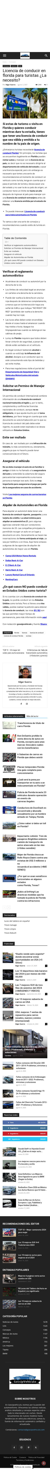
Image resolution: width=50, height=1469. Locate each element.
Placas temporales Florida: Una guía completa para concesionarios (31, 770)
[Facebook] (22, 704)
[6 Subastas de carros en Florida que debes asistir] (9, 757)
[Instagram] (28, 704)
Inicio (5, 62)
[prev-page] (4, 907)
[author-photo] (25, 678)
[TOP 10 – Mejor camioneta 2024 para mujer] (9, 1232)
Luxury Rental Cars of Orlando (20, 574)
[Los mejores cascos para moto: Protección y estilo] (9, 1164)
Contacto (22, 1457)
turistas (28, 636)
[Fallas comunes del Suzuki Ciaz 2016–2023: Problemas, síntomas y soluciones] (25, 1043)
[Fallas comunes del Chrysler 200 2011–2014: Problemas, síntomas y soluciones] (8, 1066)
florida (16, 633)
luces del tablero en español (17, 921)
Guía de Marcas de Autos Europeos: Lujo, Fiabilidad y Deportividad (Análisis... (30, 1202)
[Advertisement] (25, 26)
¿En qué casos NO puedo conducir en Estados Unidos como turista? (24, 261)
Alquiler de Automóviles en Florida (18, 257)
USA (20, 66)
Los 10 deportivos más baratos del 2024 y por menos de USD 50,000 (31, 974)
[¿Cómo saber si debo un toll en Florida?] (9, 825)
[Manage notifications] (44, 1463)
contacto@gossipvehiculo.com (31, 1429)
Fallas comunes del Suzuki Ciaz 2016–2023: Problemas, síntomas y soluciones (25, 1049)
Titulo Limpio (10, 929)
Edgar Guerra (10, 85)
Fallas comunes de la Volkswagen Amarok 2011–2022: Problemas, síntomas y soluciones (30, 1079)
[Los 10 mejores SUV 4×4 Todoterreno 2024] (9, 1245)
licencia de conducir (37, 633)
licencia (24, 633)
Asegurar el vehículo (13, 254)
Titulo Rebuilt (10, 933)
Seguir (42, 1128)
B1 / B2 (37, 610)
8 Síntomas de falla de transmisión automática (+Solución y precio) (36, 653)
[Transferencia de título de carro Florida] (9, 725)
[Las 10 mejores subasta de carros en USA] (8, 1003)
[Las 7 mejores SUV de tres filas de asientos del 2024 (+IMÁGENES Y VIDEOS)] (8, 989)
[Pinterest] (28, 1447)
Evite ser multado (11, 251)
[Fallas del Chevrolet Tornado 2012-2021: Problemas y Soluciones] (8, 1105)
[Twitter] (36, 1447)
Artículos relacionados (13, 716)
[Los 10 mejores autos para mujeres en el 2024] (9, 1258)
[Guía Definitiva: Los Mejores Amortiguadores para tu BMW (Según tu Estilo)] (9, 1177)
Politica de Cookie (10, 1457)
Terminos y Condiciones (25, 1460)
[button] (4, 55)
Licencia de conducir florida (13, 636)
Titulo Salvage (10, 925)
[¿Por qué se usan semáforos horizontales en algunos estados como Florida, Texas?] (9, 878)
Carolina (8, 1056)
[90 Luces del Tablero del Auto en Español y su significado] (9, 1291)
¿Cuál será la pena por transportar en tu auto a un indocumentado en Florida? (31, 782)
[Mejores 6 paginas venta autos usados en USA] (9, 1279)
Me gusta (41, 1122)
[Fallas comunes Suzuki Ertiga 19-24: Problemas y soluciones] (8, 1094)
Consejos (12, 62)
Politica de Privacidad (36, 1457)
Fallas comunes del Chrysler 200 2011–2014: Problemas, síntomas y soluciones (31, 1065)
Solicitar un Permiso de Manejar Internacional (23, 248)
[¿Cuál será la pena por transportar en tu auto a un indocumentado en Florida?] (9, 782)
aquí (44, 617)
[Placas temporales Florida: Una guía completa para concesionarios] (9, 769)
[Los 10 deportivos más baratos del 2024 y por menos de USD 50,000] (8, 974)
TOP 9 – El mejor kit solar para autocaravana (13, 651)
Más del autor (32, 716)
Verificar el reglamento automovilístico (20, 245)
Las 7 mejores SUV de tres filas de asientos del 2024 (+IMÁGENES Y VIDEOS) (29, 988)
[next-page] (8, 907)
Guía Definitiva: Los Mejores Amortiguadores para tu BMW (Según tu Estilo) (31, 1176)
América (14, 66)
